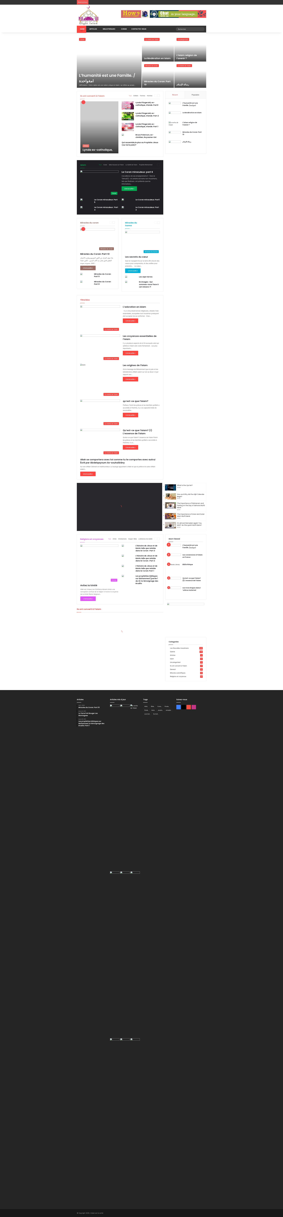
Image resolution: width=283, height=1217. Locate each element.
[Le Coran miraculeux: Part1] (123, 200)
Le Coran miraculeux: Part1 (148, 199)
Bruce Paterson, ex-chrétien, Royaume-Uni (146, 136)
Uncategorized (183, 39)
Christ (114, 539)
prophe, (160, 710)
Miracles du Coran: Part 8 (102, 282)
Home (82, 29)
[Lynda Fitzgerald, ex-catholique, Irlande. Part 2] (128, 116)
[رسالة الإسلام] (190, 75)
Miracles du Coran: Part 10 (95, 254)
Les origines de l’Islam (135, 365)
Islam (172, 659)
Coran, (159, 706)
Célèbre (135, 95)
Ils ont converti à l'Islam (178, 666)
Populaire (195, 95)
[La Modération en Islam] (158, 49)
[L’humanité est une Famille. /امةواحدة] (109, 62)
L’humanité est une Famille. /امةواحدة (190, 104)
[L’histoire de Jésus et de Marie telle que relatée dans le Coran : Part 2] (123, 556)
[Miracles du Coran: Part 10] (158, 75)
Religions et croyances (178, 676)
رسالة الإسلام (183, 84)
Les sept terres (145, 277)
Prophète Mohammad (145, 165)
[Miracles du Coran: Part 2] (135, 1121)
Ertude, (167, 706)
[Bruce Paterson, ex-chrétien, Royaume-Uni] (123, 135)
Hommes (149, 95)
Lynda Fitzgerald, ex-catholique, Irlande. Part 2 (147, 114)
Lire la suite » (129, 189)
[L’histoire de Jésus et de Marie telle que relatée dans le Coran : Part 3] (123, 546)
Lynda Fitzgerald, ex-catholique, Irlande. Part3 (147, 103)
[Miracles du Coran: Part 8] (81, 282)
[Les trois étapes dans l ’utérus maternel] (175, 591)
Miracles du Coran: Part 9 (102, 275)
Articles (93, 29)
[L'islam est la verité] (88, 15)
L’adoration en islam (134, 306)
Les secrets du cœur (136, 256)
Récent (175, 95)
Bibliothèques (108, 29)
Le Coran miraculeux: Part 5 (106, 200)
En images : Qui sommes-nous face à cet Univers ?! (149, 284)
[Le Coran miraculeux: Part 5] (81, 200)
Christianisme (122, 539)
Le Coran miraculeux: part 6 (137, 172)
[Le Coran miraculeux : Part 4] (81, 207)
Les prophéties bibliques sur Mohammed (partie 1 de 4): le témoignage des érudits (147, 580)
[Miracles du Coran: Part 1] (125, 1121)
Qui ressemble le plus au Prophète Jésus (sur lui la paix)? (140, 143)
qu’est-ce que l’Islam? (135, 401)
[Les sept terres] (126, 277)
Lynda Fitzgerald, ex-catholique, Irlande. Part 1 (147, 125)
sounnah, (147, 714)
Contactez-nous (138, 29)
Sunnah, (155, 714)
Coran (124, 29)
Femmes (142, 95)
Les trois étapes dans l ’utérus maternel (192, 589)
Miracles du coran (151, 66)
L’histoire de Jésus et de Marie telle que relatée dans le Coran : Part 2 (146, 558)
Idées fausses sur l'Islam (116, 165)
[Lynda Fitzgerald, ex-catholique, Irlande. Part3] (128, 105)
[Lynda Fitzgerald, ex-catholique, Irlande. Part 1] (128, 127)
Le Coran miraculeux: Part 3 (147, 208)
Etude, (146, 710)
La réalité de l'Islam (151, 39)
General (173, 669)
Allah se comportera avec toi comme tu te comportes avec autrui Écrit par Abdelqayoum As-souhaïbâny (117, 461)
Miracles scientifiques (177, 673)
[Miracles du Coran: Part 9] (81, 274)
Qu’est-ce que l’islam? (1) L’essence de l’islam (137, 432)
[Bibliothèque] (175, 569)
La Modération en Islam (157, 58)
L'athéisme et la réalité (145, 539)
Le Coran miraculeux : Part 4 (106, 208)
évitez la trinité (88, 585)
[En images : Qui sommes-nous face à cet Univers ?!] (126, 282)
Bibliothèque (188, 564)
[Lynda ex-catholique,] (99, 127)
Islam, (153, 710)
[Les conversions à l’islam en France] (175, 558)
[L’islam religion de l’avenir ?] (190, 49)
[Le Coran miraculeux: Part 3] (123, 207)
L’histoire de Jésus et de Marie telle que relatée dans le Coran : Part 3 (146, 548)
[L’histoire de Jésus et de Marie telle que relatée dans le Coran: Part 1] (123, 566)
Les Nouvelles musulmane (179, 648)
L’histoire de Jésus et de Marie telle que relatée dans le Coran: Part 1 (146, 568)
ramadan (168, 710)
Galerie (172, 652)
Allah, (146, 706)
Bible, (152, 706)
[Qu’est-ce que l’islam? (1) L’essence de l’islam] (175, 581)
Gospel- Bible (132, 539)
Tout (130, 95)
